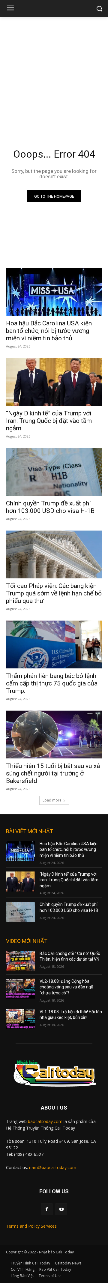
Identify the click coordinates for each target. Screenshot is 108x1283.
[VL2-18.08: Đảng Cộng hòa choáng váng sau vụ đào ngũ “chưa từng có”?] (20, 989)
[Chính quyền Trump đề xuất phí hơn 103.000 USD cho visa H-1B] (54, 472)
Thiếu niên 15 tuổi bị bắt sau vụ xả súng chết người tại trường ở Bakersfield (53, 773)
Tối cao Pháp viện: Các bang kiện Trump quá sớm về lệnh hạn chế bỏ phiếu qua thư (54, 593)
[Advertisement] (54, 73)
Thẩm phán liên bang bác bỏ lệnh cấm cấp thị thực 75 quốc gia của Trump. (52, 683)
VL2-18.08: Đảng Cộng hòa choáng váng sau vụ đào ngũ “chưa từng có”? (66, 987)
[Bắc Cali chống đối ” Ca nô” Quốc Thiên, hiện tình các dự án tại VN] (20, 961)
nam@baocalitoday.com (52, 1167)
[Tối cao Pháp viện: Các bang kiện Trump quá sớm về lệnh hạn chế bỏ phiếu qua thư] (54, 554)
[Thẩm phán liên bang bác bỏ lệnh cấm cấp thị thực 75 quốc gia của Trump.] (54, 644)
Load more (52, 800)
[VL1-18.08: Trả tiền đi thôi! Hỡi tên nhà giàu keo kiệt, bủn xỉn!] (20, 1019)
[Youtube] (61, 1209)
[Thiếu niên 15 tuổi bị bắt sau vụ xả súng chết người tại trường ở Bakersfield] (54, 734)
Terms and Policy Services (31, 1226)
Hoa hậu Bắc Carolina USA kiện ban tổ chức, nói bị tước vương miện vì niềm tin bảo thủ (49, 331)
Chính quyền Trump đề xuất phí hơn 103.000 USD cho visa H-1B (50, 507)
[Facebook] (46, 1209)
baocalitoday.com (45, 1121)
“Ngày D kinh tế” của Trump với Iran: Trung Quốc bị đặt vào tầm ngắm (49, 421)
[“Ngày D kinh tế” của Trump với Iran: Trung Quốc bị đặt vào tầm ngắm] (54, 382)
